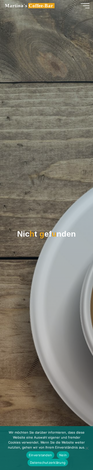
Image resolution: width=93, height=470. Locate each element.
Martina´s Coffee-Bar (29, 5)
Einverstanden (40, 455)
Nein (63, 455)
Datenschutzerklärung (47, 463)
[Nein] (86, 448)
